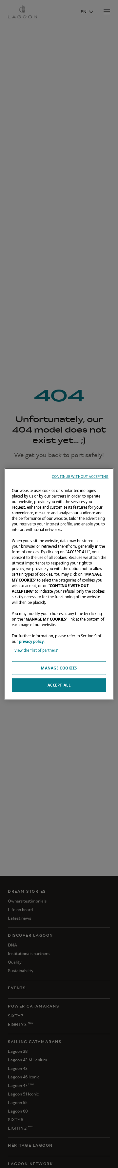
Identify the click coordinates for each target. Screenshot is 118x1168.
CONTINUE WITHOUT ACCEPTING (80, 476)
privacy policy (31, 641)
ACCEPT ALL (59, 685)
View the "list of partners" (36, 650)
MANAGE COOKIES (59, 668)
